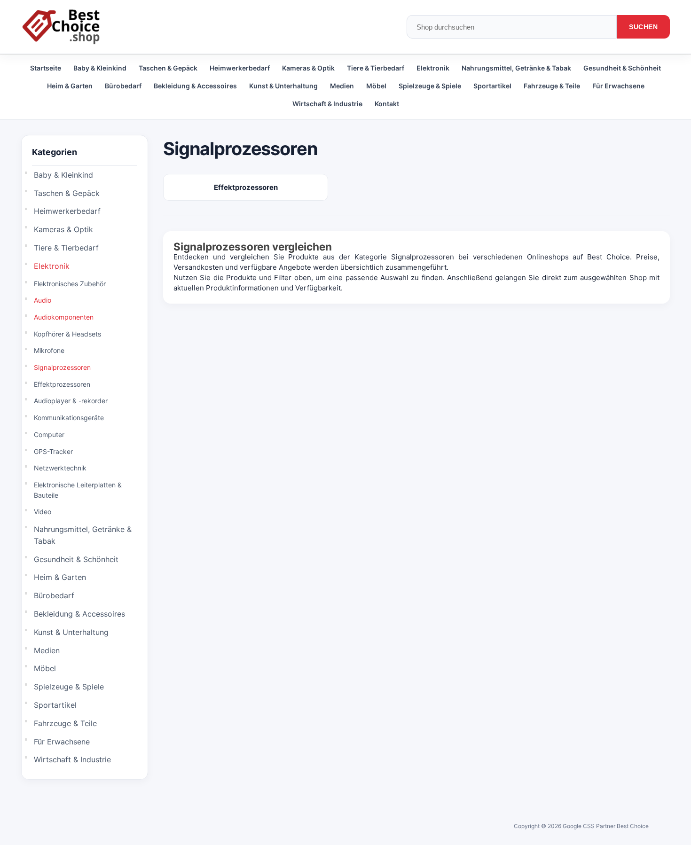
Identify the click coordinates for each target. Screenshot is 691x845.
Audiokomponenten (64, 317)
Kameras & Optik (308, 68)
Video (42, 512)
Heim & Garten (70, 86)
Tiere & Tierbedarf (375, 68)
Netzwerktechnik (60, 468)
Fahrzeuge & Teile (552, 86)
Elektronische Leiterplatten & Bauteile (78, 490)
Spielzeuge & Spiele (430, 86)
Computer (49, 434)
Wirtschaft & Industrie (327, 104)
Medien (342, 86)
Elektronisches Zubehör (70, 284)
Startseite (45, 68)
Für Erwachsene (618, 86)
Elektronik (432, 68)
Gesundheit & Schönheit (622, 68)
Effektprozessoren (62, 384)
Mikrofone (49, 350)
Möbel (376, 86)
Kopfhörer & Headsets (67, 334)
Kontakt (387, 104)
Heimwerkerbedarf (240, 68)
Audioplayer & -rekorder (71, 401)
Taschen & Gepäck (168, 68)
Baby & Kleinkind (99, 68)
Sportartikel (492, 86)
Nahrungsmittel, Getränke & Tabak (516, 68)
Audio (42, 300)
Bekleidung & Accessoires (195, 86)
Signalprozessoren (62, 367)
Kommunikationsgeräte (69, 418)
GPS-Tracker (53, 451)
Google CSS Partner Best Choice (606, 825)
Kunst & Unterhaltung (283, 86)
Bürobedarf (123, 86)
